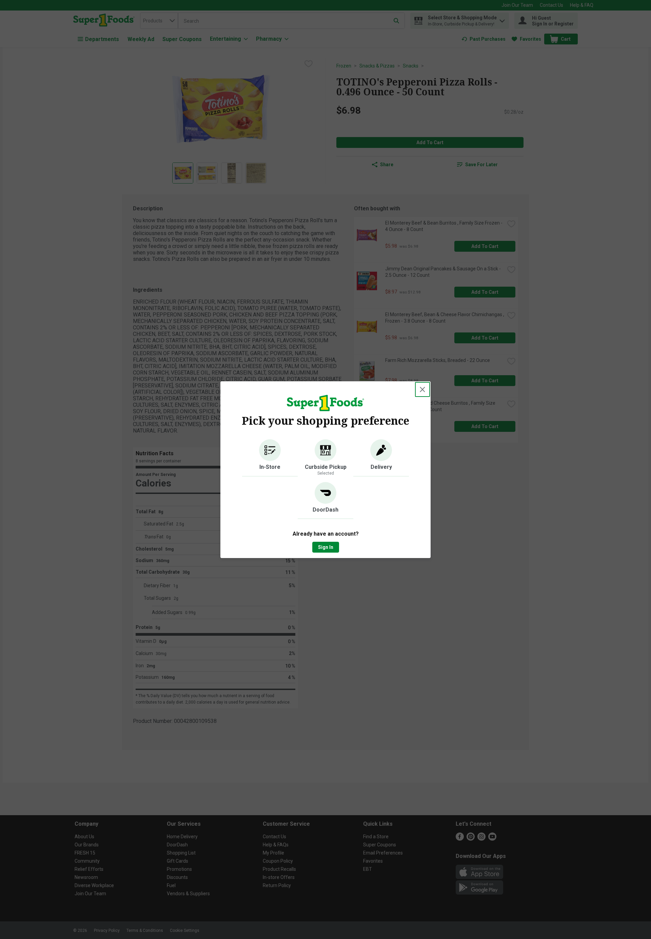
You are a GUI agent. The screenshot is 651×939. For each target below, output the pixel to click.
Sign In (325, 547)
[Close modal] (422, 389)
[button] (270, 458)
